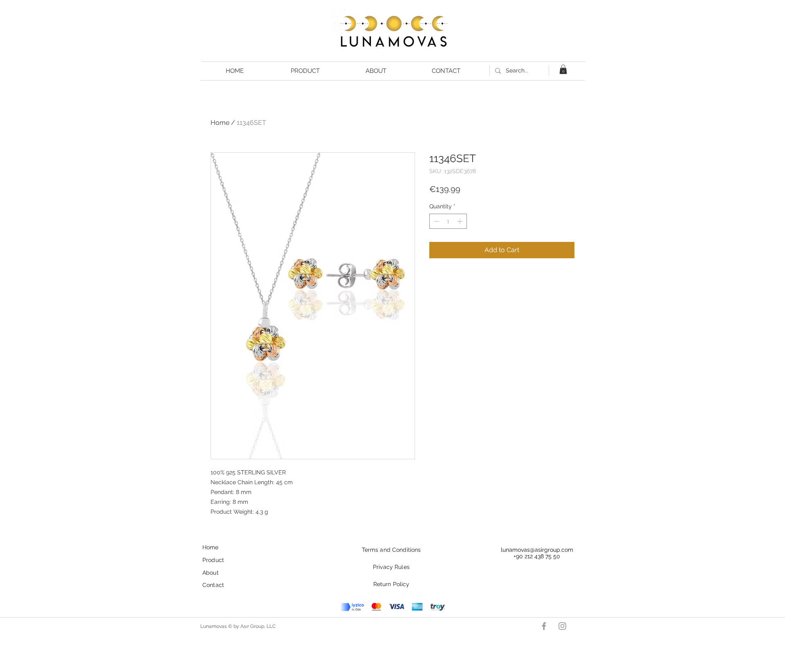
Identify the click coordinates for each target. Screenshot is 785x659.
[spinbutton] (448, 221)
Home (220, 122)
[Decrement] (436, 221)
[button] (563, 69)
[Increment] (460, 221)
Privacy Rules (391, 567)
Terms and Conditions (391, 549)
